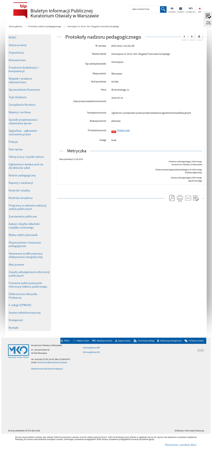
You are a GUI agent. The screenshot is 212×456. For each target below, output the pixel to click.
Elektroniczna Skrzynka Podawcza (23, 296)
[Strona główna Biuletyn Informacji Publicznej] (18, 351)
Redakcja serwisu (104, 340)
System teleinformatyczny (25, 313)
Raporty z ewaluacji (21, 183)
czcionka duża (198, 36)
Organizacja (16, 52)
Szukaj (163, 9)
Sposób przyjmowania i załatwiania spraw (23, 121)
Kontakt (13, 328)
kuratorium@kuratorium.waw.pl (52, 362)
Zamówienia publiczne (23, 216)
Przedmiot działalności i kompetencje (23, 69)
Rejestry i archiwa (20, 112)
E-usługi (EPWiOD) (20, 305)
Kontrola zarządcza (21, 198)
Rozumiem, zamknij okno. (181, 445)
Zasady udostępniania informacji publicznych (29, 273)
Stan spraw (16, 149)
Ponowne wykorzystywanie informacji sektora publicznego (28, 284)
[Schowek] (196, 198)
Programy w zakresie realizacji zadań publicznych (28, 207)
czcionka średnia (191, 36)
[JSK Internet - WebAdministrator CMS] (200, 350)
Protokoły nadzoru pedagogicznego (44, 26)
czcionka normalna (183, 36)
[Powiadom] (188, 198)
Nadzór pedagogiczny (22, 175)
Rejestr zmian (83, 340)
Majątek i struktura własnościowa (20, 80)
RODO (12, 37)
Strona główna (15, 26)
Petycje (13, 142)
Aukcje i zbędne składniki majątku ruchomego (24, 225)
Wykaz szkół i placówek (23, 235)
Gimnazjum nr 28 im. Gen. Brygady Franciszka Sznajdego (93, 26)
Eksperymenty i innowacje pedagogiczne (25, 244)
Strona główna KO (91, 352)
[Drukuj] (179, 198)
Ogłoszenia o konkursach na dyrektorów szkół (26, 166)
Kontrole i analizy (19, 190)
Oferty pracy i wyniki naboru (26, 157)
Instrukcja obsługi (146, 340)
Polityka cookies (196, 340)
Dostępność (16, 320)
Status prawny (18, 45)
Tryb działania (17, 97)
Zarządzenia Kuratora (22, 105)
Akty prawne (16, 264)
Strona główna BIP (91, 348)
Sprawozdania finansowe (24, 90)
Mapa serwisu (124, 340)
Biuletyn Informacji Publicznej (55, 13)
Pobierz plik (123, 130)
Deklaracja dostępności (171, 340)
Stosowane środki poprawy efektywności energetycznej (26, 255)
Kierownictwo (17, 60)
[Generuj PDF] (171, 198)
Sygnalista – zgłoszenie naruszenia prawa (23, 132)
